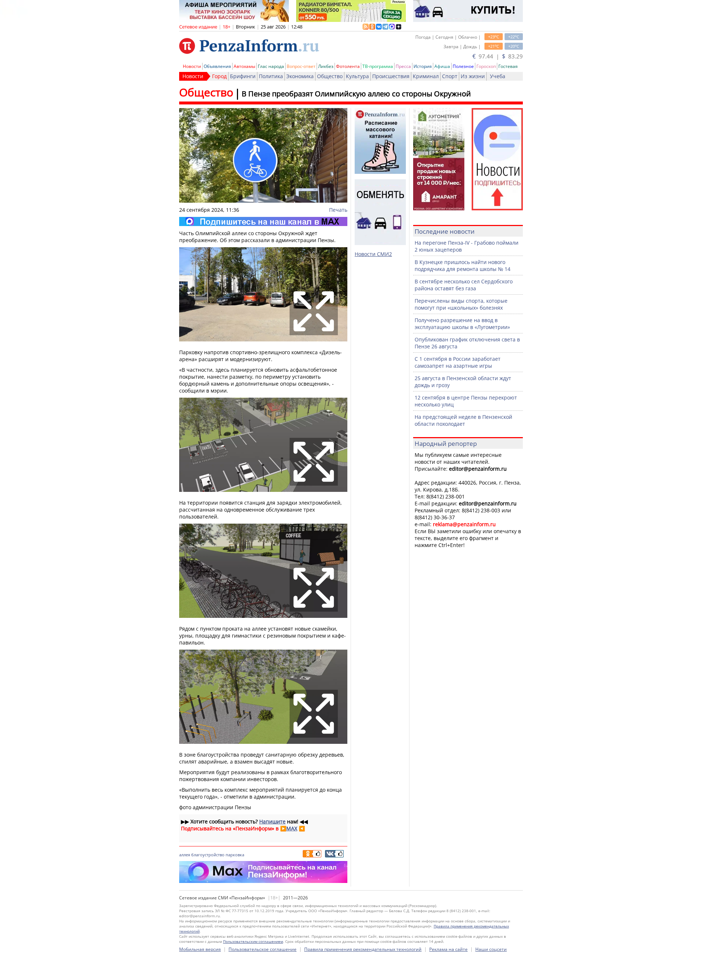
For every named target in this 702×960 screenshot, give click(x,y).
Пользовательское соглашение (263, 949)
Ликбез (325, 66)
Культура (357, 76)
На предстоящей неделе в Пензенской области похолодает (463, 420)
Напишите (272, 821)
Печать (338, 209)
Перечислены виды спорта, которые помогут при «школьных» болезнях (461, 304)
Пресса (403, 66)
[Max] (263, 221)
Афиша (442, 66)
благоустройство (207, 854)
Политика (271, 76)
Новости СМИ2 (373, 253)
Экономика (300, 76)
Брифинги (243, 76)
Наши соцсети (491, 949)
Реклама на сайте (448, 949)
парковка (235, 854)
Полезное (463, 66)
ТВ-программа (377, 66)
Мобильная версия (200, 949)
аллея (184, 854)
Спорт (449, 76)
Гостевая (508, 66)
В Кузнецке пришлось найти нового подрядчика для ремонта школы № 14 (462, 265)
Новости (192, 66)
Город (219, 76)
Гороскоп (486, 66)
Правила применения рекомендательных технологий (363, 949)
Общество (330, 76)
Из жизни (473, 76)
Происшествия (391, 76)
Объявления (217, 66)
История (423, 66)
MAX (291, 828)
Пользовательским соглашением (253, 941)
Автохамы (244, 66)
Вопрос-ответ (301, 66)
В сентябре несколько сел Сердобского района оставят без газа (464, 285)
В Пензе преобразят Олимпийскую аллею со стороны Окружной (356, 94)
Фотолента (348, 66)
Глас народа (271, 66)
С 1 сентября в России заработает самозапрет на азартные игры (458, 362)
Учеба (497, 76)
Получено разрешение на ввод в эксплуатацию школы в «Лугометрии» (462, 323)
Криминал (426, 76)
